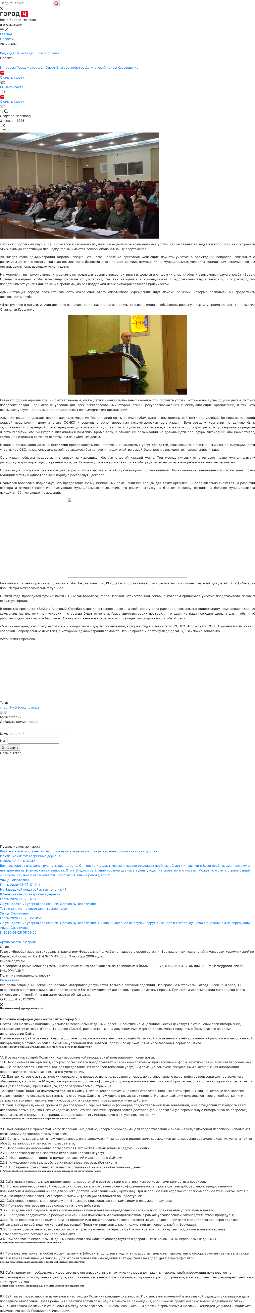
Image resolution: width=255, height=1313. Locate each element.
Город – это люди (31, 67)
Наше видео (25, 53)
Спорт (51, 67)
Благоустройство (70, 67)
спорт (4, 707)
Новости (7, 39)
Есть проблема (47, 53)
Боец (22, 707)
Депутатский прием (101, 67)
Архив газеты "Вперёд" (18, 942)
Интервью (8, 67)
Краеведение (128, 67)
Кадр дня (7, 53)
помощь (33, 707)
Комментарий (12, 734)
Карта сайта (9, 980)
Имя (3, 741)
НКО (13, 707)
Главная (6, 34)
